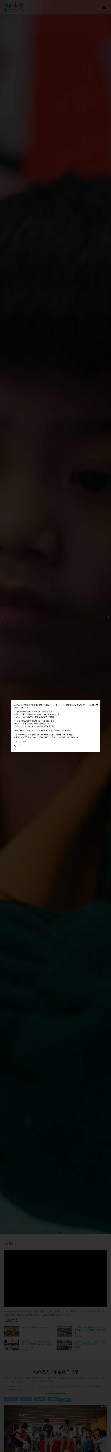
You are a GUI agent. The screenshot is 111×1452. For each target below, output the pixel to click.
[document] (55, 726)
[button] (97, 703)
